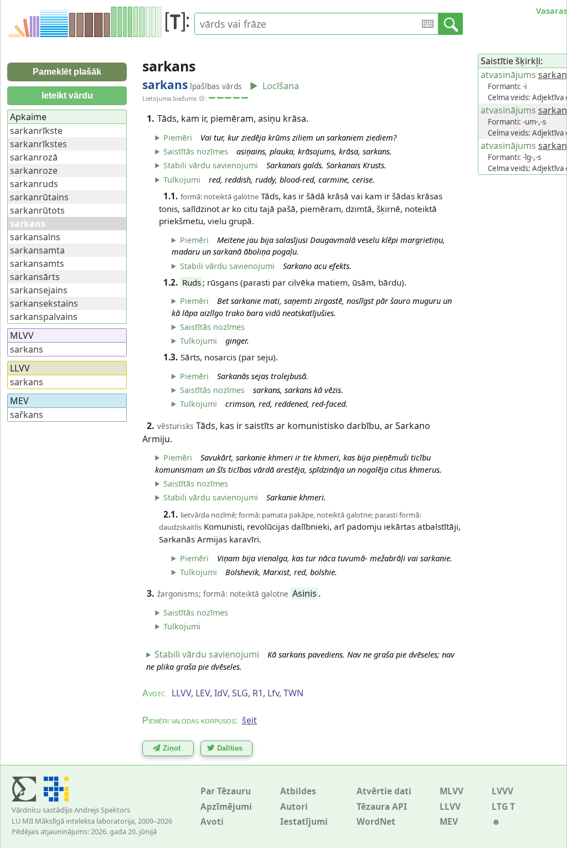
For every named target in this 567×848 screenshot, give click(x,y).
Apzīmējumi (226, 807)
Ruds (191, 282)
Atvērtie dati (384, 791)
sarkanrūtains (39, 197)
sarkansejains (39, 290)
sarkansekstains (44, 303)
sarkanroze (34, 170)
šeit (249, 720)
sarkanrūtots (37, 210)
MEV (449, 822)
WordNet (376, 822)
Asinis (304, 593)
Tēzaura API (382, 807)
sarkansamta (37, 250)
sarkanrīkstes (38, 144)
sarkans (26, 349)
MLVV (451, 791)
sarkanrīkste (36, 131)
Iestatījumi (304, 822)
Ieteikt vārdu (67, 95)
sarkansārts (35, 277)
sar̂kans (26, 415)
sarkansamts (37, 263)
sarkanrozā (34, 157)
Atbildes (298, 791)
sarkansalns (35, 237)
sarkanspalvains (44, 317)
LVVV (502, 791)
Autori (294, 807)
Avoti (212, 822)
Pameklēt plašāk (67, 71)
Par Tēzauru (225, 791)
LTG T (503, 807)
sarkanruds (34, 184)
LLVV (450, 807)
